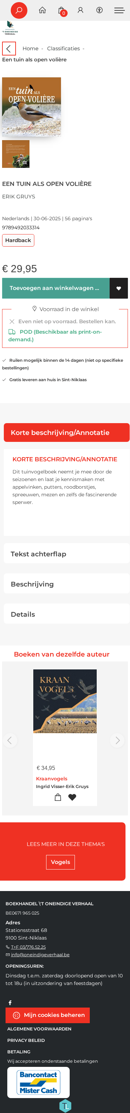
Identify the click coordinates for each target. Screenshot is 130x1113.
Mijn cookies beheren (54, 1014)
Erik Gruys (18, 196)
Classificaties (63, 48)
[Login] (80, 10)
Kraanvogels (51, 779)
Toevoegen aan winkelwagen (51, 288)
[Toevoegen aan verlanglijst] (119, 288)
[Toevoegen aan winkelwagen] (58, 797)
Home (30, 48)
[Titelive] (65, 1105)
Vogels (60, 862)
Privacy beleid (26, 1040)
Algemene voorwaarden (39, 1028)
